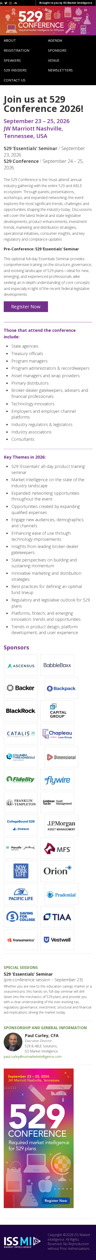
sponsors (57, 50)
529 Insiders (15, 70)
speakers (12, 60)
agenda (55, 40)
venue (53, 60)
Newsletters (60, 70)
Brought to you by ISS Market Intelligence (65, 2)
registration (16, 50)
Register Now (26, 306)
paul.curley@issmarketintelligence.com (33, 1056)
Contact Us (14, 80)
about (10, 40)
